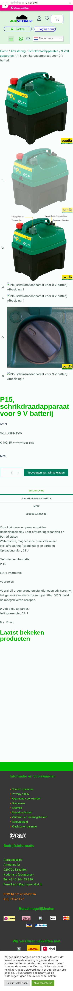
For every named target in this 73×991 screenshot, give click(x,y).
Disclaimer (18, 803)
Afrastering (18, 51)
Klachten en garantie (24, 826)
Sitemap (17, 808)
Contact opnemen (22, 789)
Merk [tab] (36, 506)
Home (4, 51)
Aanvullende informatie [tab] (36, 498)
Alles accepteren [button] (43, 982)
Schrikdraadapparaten (43, 51)
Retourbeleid (20, 821)
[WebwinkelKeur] (18, 836)
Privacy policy (20, 794)
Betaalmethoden (22, 812)
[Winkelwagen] (57, 19)
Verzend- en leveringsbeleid (29, 817)
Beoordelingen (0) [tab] (36, 514)
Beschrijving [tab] (36, 490)
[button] (11, 39)
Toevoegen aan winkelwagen (46, 472)
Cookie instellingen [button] (17, 982)
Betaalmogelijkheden (36, 909)
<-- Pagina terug (44, 29)
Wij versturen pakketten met (36, 941)
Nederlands (46, 38)
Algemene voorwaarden (26, 798)
